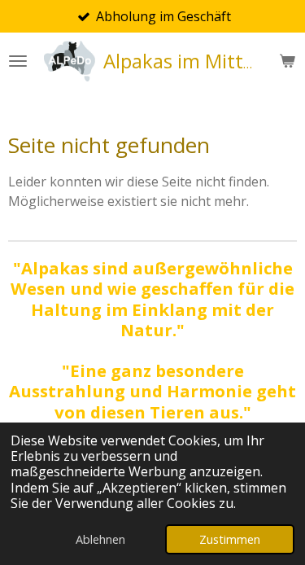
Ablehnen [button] (100, 539)
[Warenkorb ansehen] (287, 61)
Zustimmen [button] (229, 539)
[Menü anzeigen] (18, 61)
